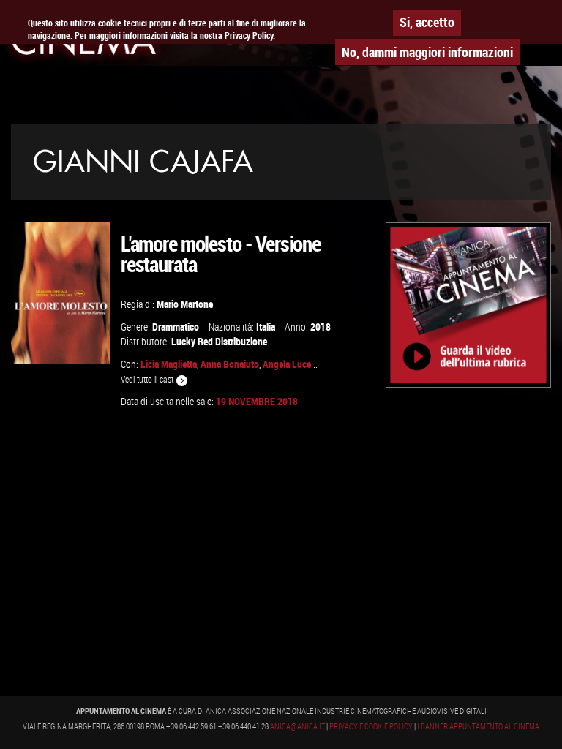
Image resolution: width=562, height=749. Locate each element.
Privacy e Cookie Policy (371, 726)
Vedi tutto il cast (148, 379)
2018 (320, 327)
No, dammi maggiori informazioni (427, 52)
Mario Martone (185, 304)
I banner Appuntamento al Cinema (478, 726)
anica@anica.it (297, 726)
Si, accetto (427, 22)
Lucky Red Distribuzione (219, 341)
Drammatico (175, 327)
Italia (265, 327)
